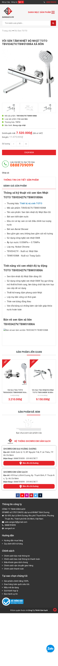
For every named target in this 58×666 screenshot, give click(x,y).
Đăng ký (14, 2)
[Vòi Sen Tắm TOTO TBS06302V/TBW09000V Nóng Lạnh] (15, 373)
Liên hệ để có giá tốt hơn (22, 164)
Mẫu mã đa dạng (11, 587)
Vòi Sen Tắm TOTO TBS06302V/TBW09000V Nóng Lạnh (15, 391)
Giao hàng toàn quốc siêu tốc (16, 584)
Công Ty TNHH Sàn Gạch (38, 610)
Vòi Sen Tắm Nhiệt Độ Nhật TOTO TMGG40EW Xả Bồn (43, 391)
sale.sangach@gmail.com (16, 522)
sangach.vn (10, 528)
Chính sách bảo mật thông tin (17, 556)
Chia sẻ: (5, 173)
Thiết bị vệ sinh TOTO (31, 203)
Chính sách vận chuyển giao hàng (18, 565)
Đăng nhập (6, 2)
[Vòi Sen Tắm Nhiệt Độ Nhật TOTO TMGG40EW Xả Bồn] (43, 373)
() (22, 2)
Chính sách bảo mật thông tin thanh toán (22, 559)
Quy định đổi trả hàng (13, 544)
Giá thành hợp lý (11, 591)
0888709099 (19, 458)
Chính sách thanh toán (14, 569)
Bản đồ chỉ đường (31, 463)
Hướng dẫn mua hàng (13, 540)
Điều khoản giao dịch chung (16, 562)
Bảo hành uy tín (11, 594)
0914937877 (31, 458)
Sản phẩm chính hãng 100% (16, 581)
